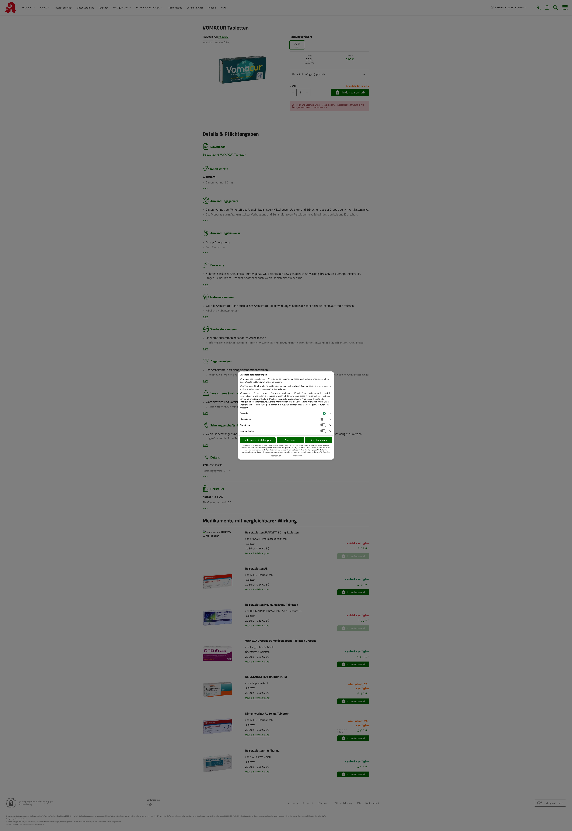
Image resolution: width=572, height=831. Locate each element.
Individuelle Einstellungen (258, 440)
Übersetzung (245, 419)
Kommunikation (247, 431)
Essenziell (244, 413)
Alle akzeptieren (318, 440)
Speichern (290, 440)
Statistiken (245, 425)
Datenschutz (275, 455)
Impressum (298, 455)
